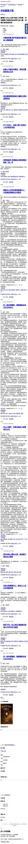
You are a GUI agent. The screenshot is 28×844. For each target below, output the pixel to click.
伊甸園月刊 (7, 795)
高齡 (9, 290)
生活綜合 (12, 26)
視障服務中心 (22, 176)
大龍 (9, 611)
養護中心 (18, 290)
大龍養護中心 (18, 611)
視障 (2, 176)
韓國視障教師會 (15, 176)
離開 (8, 841)
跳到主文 (3, 14)
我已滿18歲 (3, 841)
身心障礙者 (6, 54)
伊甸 (10, 54)
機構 (22, 290)
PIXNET (6, 824)
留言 (15, 58)
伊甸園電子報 (7, 10)
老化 (7, 290)
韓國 (2, 109)
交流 (15, 54)
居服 (20, 572)
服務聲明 (14, 825)
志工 (12, 109)
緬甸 (2, 539)
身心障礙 (10, 539)
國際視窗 (11, 61)
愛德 (24, 290)
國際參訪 (16, 109)
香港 (2, 611)
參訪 (2, 54)
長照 (7, 109)
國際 (13, 54)
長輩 (9, 572)
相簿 (4, 28)
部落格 (5, 30)
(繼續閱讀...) (3, 51)
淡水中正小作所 (19, 539)
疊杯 (17, 572)
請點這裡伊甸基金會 (10, 745)
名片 (4, 32)
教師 (9, 176)
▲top (2, 63)
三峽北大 (10, 413)
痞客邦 (12, 58)
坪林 (4, 572)
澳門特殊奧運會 (21, 54)
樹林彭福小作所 (10, 641)
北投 (4, 109)
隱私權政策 (24, 824)
